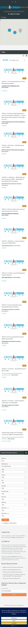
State (3, 469)
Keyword (4, 458)
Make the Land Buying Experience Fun (12, 569)
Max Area (5, 513)
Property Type (5, 491)
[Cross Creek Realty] (14, 8)
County (3, 475)
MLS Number (5, 464)
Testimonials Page (5, 558)
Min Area (5, 507)
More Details (5, 87)
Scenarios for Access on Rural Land (11, 578)
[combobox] (14, 472)
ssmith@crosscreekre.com (16, 537)
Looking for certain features (10, 523)
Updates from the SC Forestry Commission (13, 567)
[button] (20, 30)
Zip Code (4, 485)
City (2, 480)
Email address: (4, 588)
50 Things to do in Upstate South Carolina (12, 572)
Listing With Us (13, 556)
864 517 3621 (15, 14)
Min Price (4, 496)
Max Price (4, 502)
